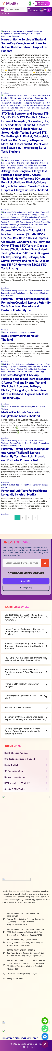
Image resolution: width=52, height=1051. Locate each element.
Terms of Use (20, 1038)
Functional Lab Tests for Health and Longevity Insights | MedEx (24, 492)
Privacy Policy (8, 1038)
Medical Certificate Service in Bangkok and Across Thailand (20, 414)
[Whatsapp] (45, 1028)
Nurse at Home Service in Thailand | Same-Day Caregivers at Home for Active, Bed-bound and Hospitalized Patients (24, 45)
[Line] (45, 1020)
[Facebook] (20, 1046)
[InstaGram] (28, 1046)
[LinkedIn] (32, 1046)
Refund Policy (32, 1038)
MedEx (4, 14)
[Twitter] (24, 1046)
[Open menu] (2, 9)
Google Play (27, 588)
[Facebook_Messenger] (45, 1036)
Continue (5, 93)
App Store (27, 581)
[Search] (45, 563)
